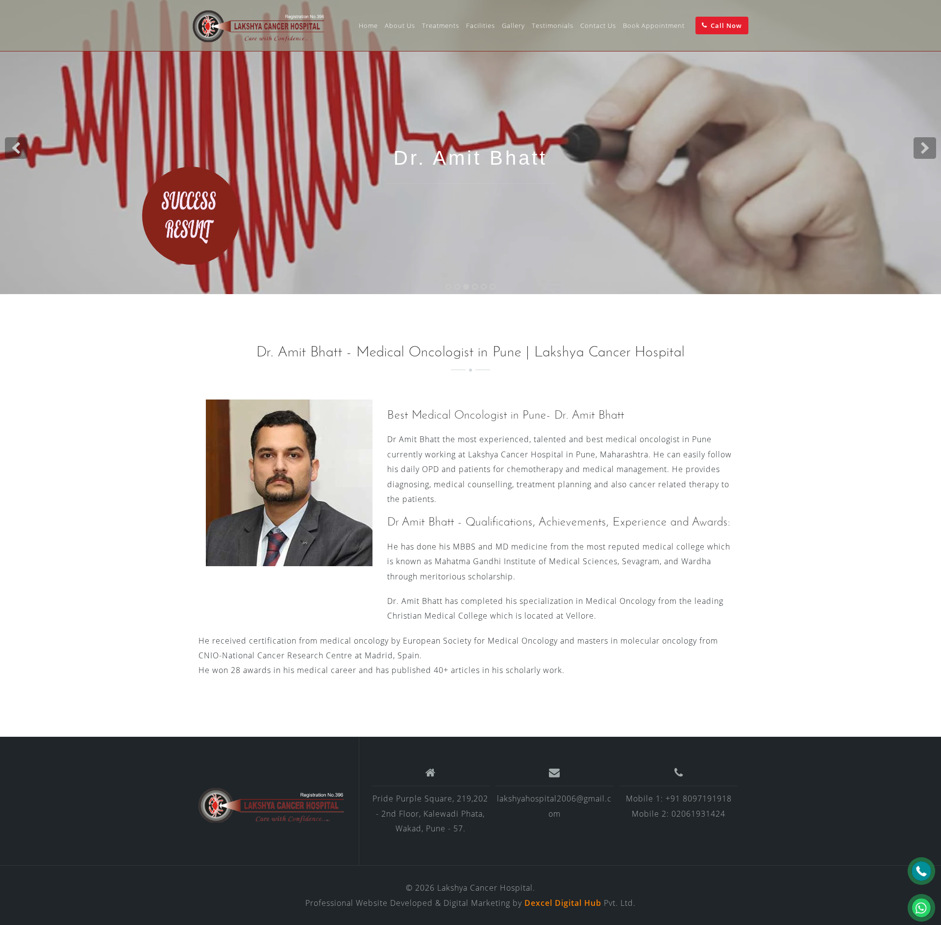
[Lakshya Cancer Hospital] (271, 805)
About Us (400, 25)
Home (368, 25)
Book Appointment (654, 25)
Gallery (513, 25)
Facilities (480, 25)
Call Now (726, 25)
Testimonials (552, 25)
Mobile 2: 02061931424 (678, 813)
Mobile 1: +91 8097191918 (679, 798)
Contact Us (598, 25)
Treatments (440, 25)
